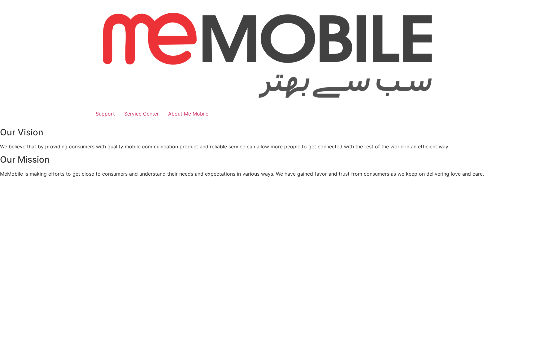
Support (105, 114)
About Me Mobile (188, 114)
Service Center (141, 114)
